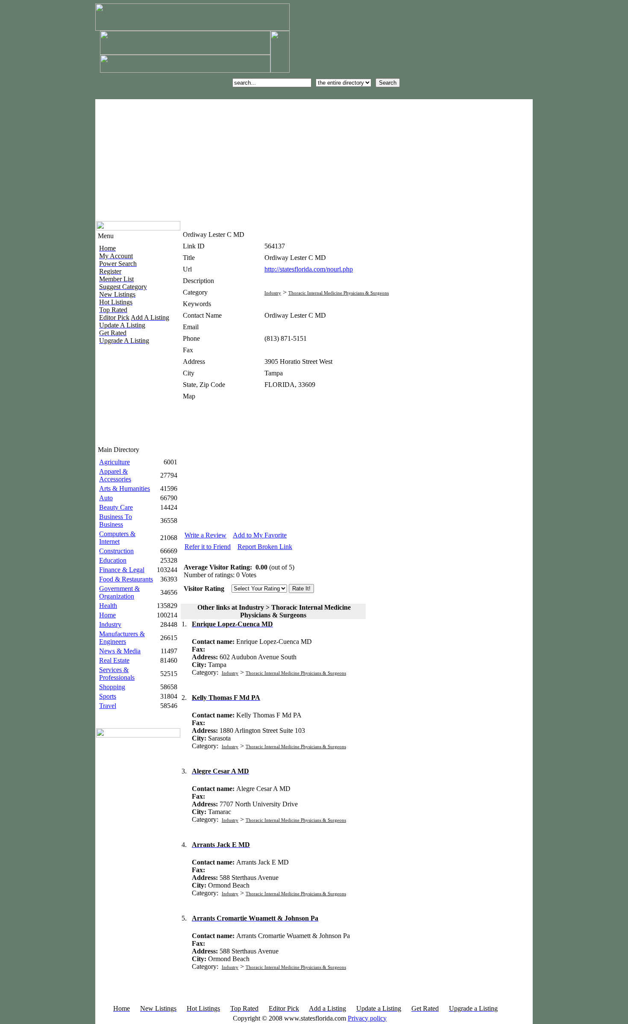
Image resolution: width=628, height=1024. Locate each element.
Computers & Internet (117, 537)
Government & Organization (119, 592)
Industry (110, 624)
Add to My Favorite (260, 535)
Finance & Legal (121, 569)
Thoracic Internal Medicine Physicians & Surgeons (338, 292)
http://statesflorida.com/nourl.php (308, 269)
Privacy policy (367, 1018)
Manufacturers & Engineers (122, 637)
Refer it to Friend (208, 546)
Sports (107, 696)
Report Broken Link (265, 546)
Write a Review (205, 535)
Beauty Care (116, 507)
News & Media (120, 651)
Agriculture (114, 462)
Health (108, 605)
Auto (106, 498)
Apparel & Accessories (115, 475)
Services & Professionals (117, 673)
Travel (107, 705)
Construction (116, 551)
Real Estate (114, 660)
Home (107, 615)
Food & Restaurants (126, 579)
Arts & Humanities (124, 488)
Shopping (112, 687)
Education (112, 560)
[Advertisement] (242, 159)
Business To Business (115, 520)
